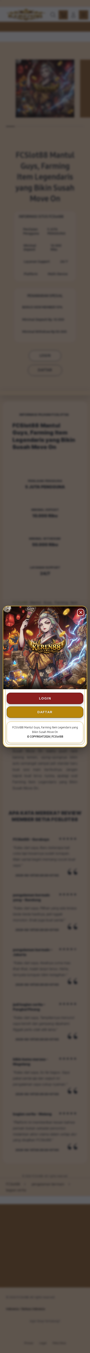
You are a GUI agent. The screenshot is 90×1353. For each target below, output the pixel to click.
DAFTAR (44, 712)
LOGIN (45, 698)
